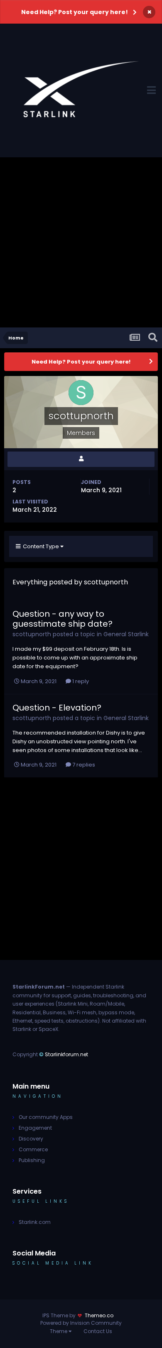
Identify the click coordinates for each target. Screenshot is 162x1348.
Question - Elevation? (56, 707)
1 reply (80, 681)
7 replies (83, 765)
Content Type (40, 546)
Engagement (35, 1127)
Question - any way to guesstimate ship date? (62, 619)
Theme (59, 1331)
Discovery (31, 1138)
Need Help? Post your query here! (74, 12)
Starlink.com (35, 1222)
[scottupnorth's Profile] (81, 459)
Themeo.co (99, 1315)
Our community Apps (46, 1117)
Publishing (32, 1160)
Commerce (33, 1149)
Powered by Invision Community (81, 1322)
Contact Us (97, 1331)
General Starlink (126, 634)
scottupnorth (31, 634)
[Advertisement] (81, 242)
